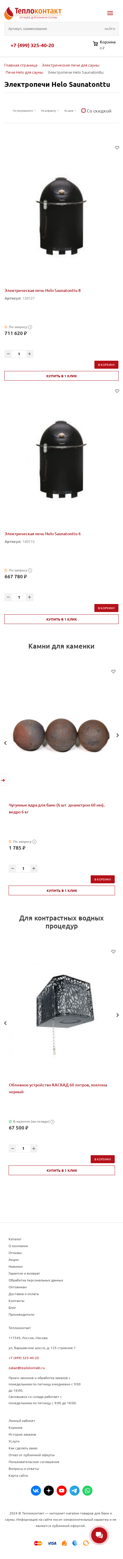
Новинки (16, 1266)
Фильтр (7, 110)
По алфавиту (48, 111)
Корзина (15, 1427)
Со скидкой (99, 110)
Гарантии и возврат (24, 1273)
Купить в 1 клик (61, 376)
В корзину (106, 364)
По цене (69, 111)
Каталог (15, 1239)
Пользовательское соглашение (34, 1461)
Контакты (16, 1300)
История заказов (22, 1434)
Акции (14, 1259)
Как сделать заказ (23, 1448)
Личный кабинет (22, 1420)
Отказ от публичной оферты (32, 1454)
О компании (18, 1245)
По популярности (23, 111)
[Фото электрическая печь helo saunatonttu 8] (61, 216)
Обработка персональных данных (36, 1280)
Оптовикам (18, 1287)
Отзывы (15, 1252)
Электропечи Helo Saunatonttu (57, 84)
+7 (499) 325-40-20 (32, 45)
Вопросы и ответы (24, 1468)
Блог (12, 1307)
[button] (5, 743)
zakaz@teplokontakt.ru (27, 1367)
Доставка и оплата (24, 1293)
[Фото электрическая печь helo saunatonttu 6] (61, 460)
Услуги (14, 1441)
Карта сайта (18, 1475)
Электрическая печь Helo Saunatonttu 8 (43, 290)
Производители (21, 1314)
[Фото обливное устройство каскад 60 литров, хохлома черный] (62, 1015)
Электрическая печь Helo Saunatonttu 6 (43, 533)
